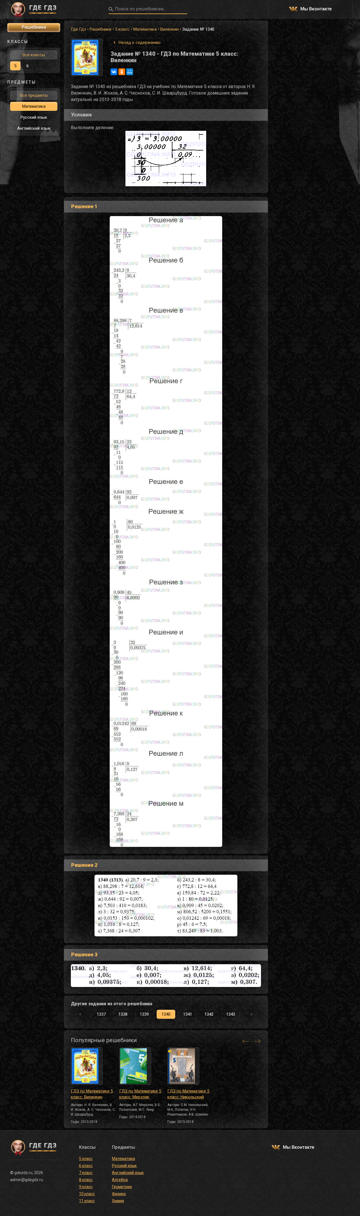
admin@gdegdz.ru (26, 1179)
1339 (144, 1014)
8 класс (86, 1179)
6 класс (86, 1165)
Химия (118, 1201)
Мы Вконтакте (316, 9)
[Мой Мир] (129, 71)
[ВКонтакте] (114, 71)
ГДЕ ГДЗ (33, 9)
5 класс (122, 29)
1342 (208, 1014)
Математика (145, 29)
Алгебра (120, 1179)
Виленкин (169, 29)
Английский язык (34, 128)
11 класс (87, 1201)
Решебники (100, 29)
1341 (187, 1014)
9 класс (86, 1186)
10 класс (87, 1194)
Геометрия (122, 1186)
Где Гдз (78, 29)
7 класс (86, 1172)
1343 (230, 1014)
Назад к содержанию (140, 42)
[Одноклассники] (121, 71)
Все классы (33, 54)
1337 (101, 1014)
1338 (122, 1014)
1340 (165, 1014)
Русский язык (34, 117)
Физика (119, 1194)
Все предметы (34, 95)
